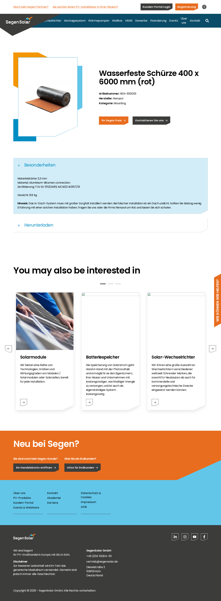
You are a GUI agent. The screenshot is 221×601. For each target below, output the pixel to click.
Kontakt (195, 21)
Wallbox (117, 21)
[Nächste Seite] (212, 348)
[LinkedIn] (175, 536)
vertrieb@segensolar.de (102, 562)
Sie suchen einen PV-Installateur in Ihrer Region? (85, 7)
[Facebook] (204, 536)
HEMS (128, 21)
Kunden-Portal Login (156, 7)
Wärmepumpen (98, 21)
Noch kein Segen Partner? (31, 7)
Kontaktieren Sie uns (149, 120)
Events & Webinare (26, 508)
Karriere (52, 503)
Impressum (88, 502)
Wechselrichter (51, 21)
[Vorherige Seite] (8, 348)
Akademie (54, 498)
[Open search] (207, 20)
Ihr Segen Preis (112, 120)
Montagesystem (74, 21)
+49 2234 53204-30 (99, 556)
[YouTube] (194, 536)
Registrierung (186, 7)
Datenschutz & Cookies (91, 495)
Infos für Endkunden (80, 467)
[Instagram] (184, 536)
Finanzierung (158, 21)
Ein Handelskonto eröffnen (34, 467)
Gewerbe (141, 21)
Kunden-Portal (23, 503)
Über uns (184, 21)
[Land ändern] (204, 6)
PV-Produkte (22, 498)
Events (173, 21)
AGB (84, 507)
